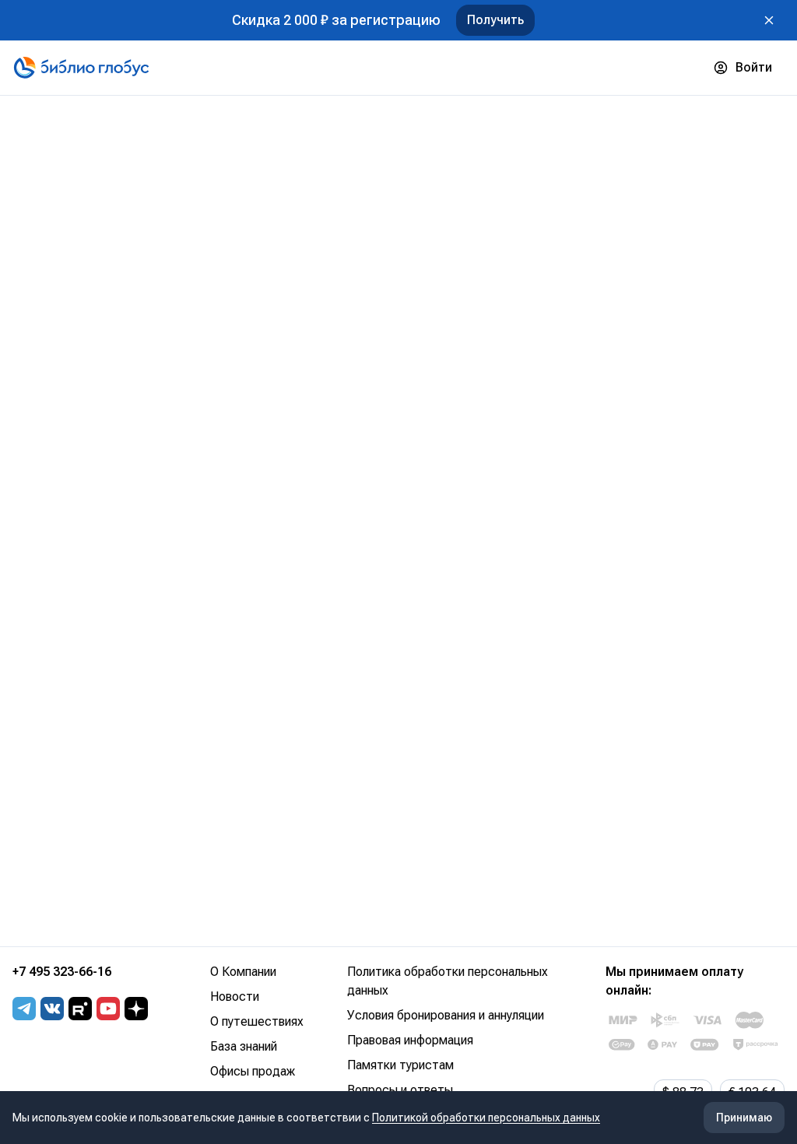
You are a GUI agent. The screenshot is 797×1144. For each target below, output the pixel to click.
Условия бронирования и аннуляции (445, 1015)
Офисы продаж (252, 1071)
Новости (234, 996)
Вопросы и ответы (400, 1090)
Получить (495, 19)
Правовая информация (410, 1040)
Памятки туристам (400, 1065)
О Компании (243, 971)
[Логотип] (81, 68)
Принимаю (744, 1117)
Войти (754, 67)
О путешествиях (257, 1021)
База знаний (243, 1046)
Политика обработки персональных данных (447, 981)
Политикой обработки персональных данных (486, 1117)
